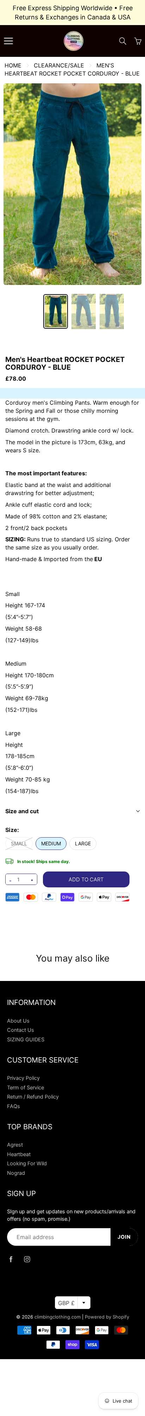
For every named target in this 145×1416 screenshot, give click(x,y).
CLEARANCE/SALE (59, 65)
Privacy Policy (23, 1078)
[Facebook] (11, 1259)
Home (13, 65)
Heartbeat (19, 1154)
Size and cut (22, 811)
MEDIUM (51, 843)
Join (124, 1237)
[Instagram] (27, 1259)
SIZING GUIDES (25, 1039)
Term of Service (25, 1087)
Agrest (15, 1145)
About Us (18, 1021)
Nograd (16, 1173)
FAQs (13, 1106)
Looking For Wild (27, 1163)
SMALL (19, 843)
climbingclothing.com (57, 1317)
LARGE (83, 843)
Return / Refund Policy (33, 1097)
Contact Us (20, 1030)
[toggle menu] (8, 41)
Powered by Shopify (107, 1317)
